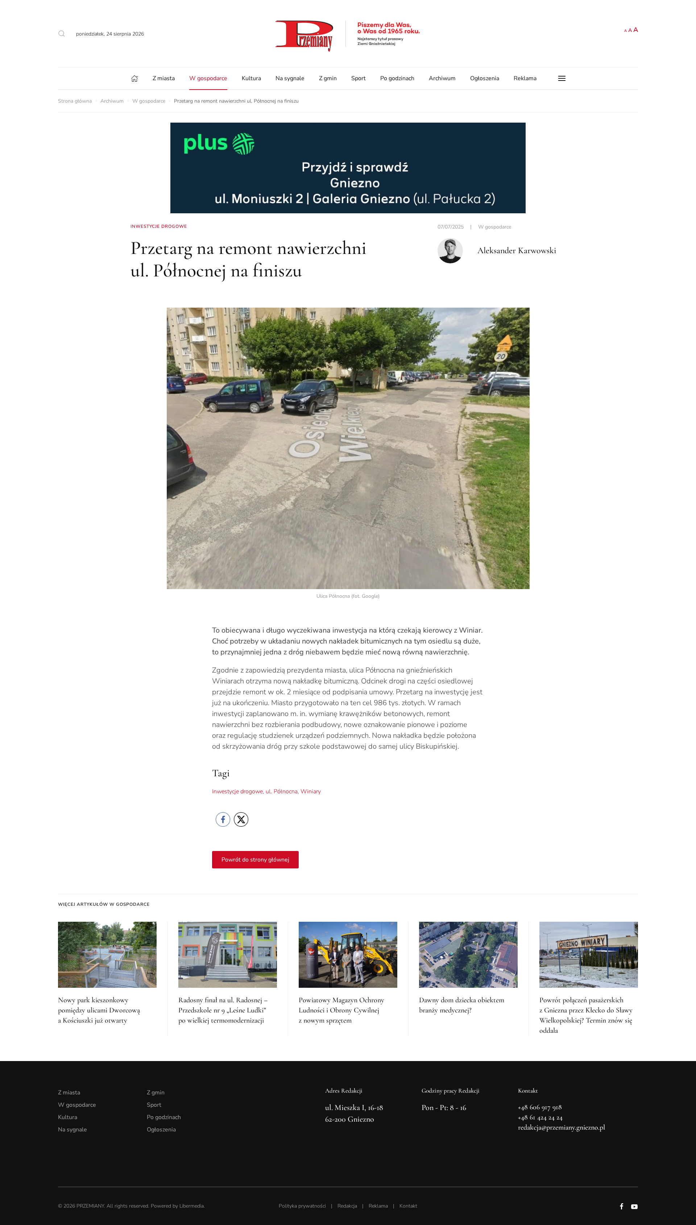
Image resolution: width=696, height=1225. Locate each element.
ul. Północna (282, 792)
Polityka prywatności (302, 1206)
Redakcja (347, 1206)
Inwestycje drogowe (237, 792)
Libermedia (191, 1206)
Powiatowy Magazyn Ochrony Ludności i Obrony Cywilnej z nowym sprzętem (341, 1010)
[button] (61, 33)
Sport (358, 78)
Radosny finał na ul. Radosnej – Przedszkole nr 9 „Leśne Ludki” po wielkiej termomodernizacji (223, 1010)
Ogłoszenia (484, 78)
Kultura (251, 78)
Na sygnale (290, 78)
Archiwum (442, 78)
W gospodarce (208, 78)
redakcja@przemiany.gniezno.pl (561, 1127)
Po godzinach (397, 78)
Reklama (525, 78)
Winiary (311, 792)
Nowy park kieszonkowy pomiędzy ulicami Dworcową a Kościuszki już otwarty (99, 1010)
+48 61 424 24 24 (540, 1117)
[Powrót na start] (348, 34)
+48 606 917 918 (540, 1107)
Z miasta (164, 78)
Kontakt (408, 1206)
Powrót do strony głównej (255, 860)
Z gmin (328, 78)
